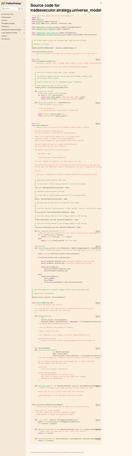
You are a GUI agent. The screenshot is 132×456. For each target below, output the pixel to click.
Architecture (5, 26)
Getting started (6, 17)
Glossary (4, 36)
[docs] (98, 59)
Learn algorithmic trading (9, 32)
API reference (6, 39)
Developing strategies (8, 23)
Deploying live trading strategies (11, 29)
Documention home (8, 14)
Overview (4, 20)
